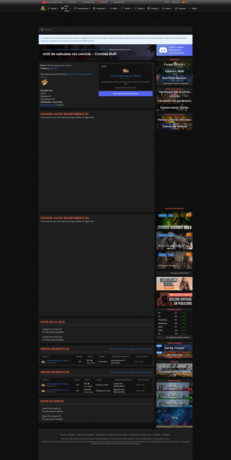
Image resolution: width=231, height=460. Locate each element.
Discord (64, 435)
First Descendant (119, 2)
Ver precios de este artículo (125, 93)
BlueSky (72, 435)
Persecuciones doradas (52, 2)
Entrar (167, 2)
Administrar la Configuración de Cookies (111, 435)
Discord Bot (72, 2)
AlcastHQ (104, 2)
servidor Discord (86, 41)
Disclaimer (166, 435)
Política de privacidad (85, 435)
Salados (102, 49)
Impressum (134, 435)
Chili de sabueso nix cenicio (58, 361)
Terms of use (146, 435)
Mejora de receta (47, 105)
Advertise (156, 435)
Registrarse (175, 2)
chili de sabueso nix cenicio (126, 75)
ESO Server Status (88, 2)
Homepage (47, 49)
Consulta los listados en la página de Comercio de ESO (131, 349)
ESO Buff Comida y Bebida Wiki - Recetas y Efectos (75, 49)
